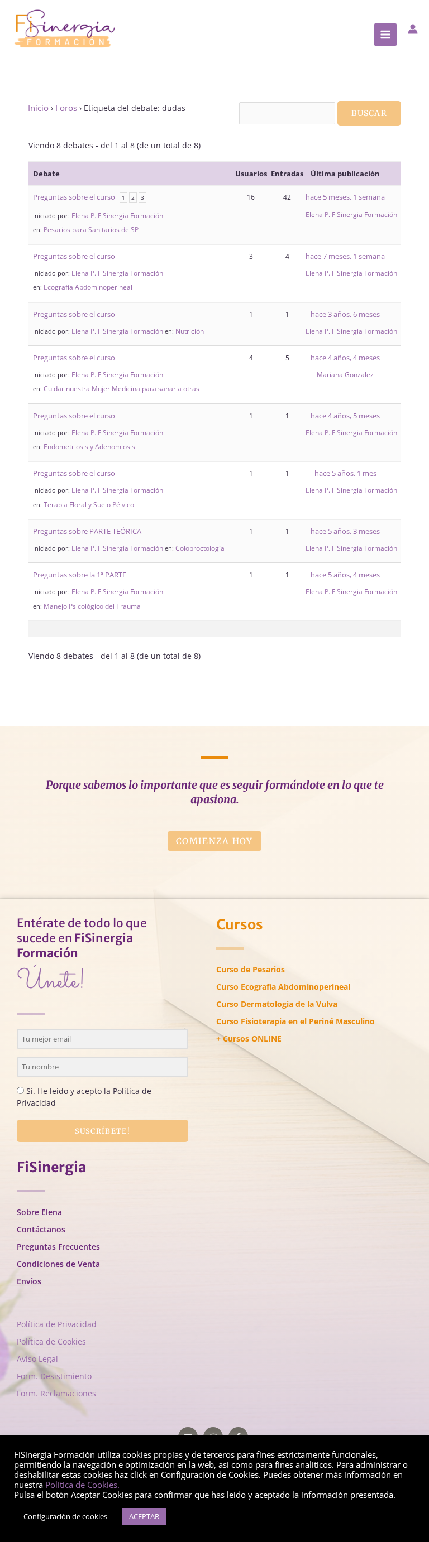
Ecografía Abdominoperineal (88, 287)
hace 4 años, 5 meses (345, 416)
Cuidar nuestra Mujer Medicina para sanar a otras (121, 388)
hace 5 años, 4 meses (345, 575)
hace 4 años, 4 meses (345, 358)
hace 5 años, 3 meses (345, 531)
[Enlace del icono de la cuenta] (413, 29)
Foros (66, 108)
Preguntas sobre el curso (74, 197)
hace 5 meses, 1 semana (345, 197)
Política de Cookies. (82, 1484)
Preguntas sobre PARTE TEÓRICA (87, 531)
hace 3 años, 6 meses (345, 314)
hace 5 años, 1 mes (345, 473)
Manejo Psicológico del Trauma (92, 606)
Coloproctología (200, 548)
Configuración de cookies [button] (65, 1516)
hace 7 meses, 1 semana (345, 256)
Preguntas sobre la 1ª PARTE (79, 575)
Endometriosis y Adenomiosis (89, 446)
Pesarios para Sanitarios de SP (91, 229)
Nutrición (189, 331)
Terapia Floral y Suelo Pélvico (89, 504)
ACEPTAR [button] (144, 1516)
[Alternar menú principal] (385, 34)
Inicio (38, 108)
